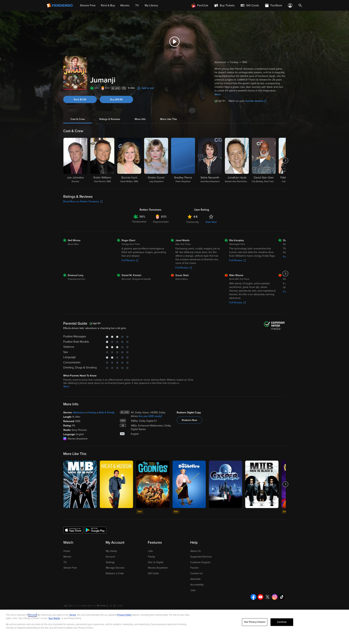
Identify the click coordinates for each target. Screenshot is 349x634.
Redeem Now (189, 420)
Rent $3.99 (80, 99)
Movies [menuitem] (124, 5)
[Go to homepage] (60, 5)
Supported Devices (201, 556)
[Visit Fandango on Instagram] (275, 597)
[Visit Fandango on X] (267, 597)
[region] (174, 622)
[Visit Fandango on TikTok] (282, 597)
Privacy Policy (124, 614)
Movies (67, 556)
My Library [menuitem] (151, 5)
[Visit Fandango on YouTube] (260, 597)
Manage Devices (115, 567)
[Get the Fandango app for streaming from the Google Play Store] (95, 530)
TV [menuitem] (137, 5)
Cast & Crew (78, 119)
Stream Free (70, 567)
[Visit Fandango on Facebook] (253, 597)
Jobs (193, 590)
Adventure (79, 412)
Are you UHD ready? (150, 416)
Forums (194, 567)
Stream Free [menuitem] (88, 5)
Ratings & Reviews (109, 119)
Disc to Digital (155, 562)
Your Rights (54, 618)
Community (192, 222)
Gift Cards (153, 573)
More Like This (168, 119)
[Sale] (153, 484)
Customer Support (200, 562)
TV (65, 562)
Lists (150, 551)
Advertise (195, 579)
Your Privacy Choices (254, 622)
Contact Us (196, 573)
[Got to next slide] (285, 160)
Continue (281, 622)
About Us (195, 551)
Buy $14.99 (116, 99)
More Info (140, 119)
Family (151, 556)
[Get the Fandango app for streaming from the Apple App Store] (73, 530)
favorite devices (254, 101)
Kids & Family (107, 412)
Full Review (128, 260)
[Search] (300, 5)
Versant (33, 614)
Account (110, 556)
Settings (110, 562)
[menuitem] (249, 5)
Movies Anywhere (158, 567)
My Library (111, 551)
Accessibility (197, 584)
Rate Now (211, 222)
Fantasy (92, 412)
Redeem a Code (115, 573)
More (218, 94)
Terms (72, 614)
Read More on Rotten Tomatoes (81, 201)
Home (66, 551)
